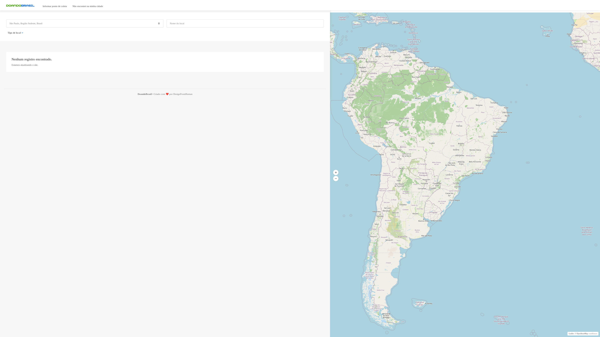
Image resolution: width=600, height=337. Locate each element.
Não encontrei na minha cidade (87, 6)
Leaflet (571, 334)
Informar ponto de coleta (55, 6)
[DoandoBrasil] (20, 5)
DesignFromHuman (182, 94)
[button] (335, 172)
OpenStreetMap (582, 334)
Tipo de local (14, 33)
